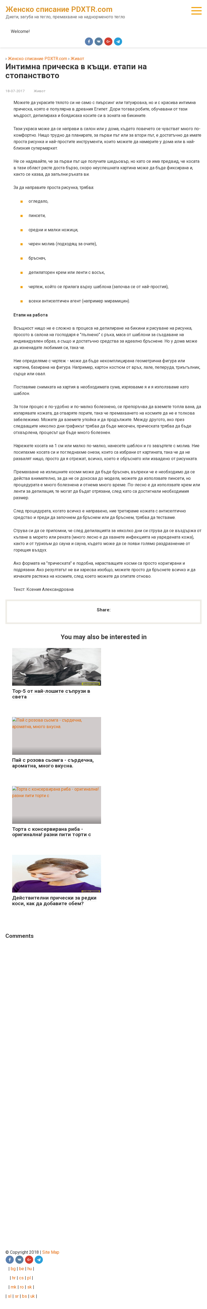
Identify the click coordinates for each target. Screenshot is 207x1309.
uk (33, 1296)
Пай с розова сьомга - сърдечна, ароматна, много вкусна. (53, 763)
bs (24, 1296)
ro (22, 1287)
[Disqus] (99, 1013)
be (21, 1268)
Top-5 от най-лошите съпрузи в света (51, 694)
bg (13, 1268)
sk (29, 1287)
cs (21, 1277)
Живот (40, 91)
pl (29, 1277)
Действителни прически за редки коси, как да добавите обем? (54, 901)
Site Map (50, 1252)
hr (14, 1277)
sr (17, 1296)
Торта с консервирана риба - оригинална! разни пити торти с (51, 832)
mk (13, 1287)
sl (9, 1296)
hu (30, 1268)
